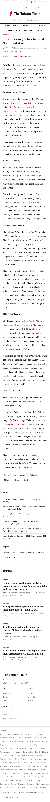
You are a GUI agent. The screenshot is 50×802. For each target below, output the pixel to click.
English (37, 2)
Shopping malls (11, 770)
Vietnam (17, 480)
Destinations (31, 693)
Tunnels (37, 752)
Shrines (17, 787)
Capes (31, 780)
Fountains (21, 784)
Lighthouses (4, 741)
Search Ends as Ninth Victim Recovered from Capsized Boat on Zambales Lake (24, 507)
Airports (3, 745)
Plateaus (10, 787)
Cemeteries (4, 762)
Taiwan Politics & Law (11, 718)
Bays (31, 777)
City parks (11, 773)
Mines (30, 759)
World (24, 25)
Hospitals (43, 766)
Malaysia (7, 480)
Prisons (23, 759)
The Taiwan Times (15, 674)
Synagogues (33, 748)
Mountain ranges (26, 745)
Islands (36, 737)
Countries (30, 700)
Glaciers (18, 752)
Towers (46, 745)
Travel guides (31, 697)
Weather (23, 30)
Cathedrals (3, 748)
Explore (12, 30)
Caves (25, 777)
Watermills (25, 787)
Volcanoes (29, 741)
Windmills (3, 766)
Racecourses (34, 762)
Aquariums (22, 770)
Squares (39, 755)
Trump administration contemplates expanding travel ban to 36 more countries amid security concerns (25, 586)
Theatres (45, 741)
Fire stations (11, 777)
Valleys (37, 777)
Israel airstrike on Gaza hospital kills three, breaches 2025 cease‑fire (25, 537)
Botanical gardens (28, 755)
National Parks (17, 734)
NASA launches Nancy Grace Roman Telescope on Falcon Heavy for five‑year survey (22, 529)
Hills (37, 784)
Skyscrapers (38, 745)
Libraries (45, 752)
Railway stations (32, 766)
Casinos (3, 777)
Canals (16, 759)
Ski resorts (24, 762)
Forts (2, 755)
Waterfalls (12, 737)
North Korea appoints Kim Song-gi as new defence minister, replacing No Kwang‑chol (22, 522)
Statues (43, 777)
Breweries (44, 762)
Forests (25, 780)
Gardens (3, 773)
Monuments (9, 755)
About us (6, 714)
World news (7, 693)
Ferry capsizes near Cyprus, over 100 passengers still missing (23, 500)
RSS (26, 683)
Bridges (13, 741)
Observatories (14, 762)
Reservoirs (3, 759)
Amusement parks (40, 759)
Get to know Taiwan (10, 711)
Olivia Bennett (22, 56)
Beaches (43, 737)
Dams (20, 777)
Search (22, 2)
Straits (37, 780)
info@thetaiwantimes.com (13, 683)
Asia (14, 475)
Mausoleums (45, 784)
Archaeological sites (7, 752)
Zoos (11, 759)
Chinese (44, 2)
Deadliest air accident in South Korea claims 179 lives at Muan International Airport (23, 630)
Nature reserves (14, 766)
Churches (43, 770)
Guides (42, 25)
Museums (27, 734)
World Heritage (5, 734)
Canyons (14, 784)
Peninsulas (3, 780)
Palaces (18, 755)
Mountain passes (15, 780)
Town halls (45, 773)
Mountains (3, 737)
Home (7, 25)
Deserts (16, 745)
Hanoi (26, 480)
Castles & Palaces (39, 734)
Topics (5, 697)
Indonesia (23, 475)
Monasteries (43, 748)
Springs (2, 787)
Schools (19, 773)
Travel (33, 25)
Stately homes (33, 770)
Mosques (12, 748)
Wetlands (34, 787)
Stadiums (20, 741)
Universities (28, 737)
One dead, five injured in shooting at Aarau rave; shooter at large (24, 514)
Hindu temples (22, 748)
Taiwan (15, 25)
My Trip (29, 2)
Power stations (28, 752)
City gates (30, 784)
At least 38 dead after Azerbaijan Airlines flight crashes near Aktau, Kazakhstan (24, 652)
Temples (37, 741)
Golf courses (4, 784)
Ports (23, 766)
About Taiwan (35, 30)
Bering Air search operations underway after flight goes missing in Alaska (23, 608)
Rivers (10, 745)
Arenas (37, 773)
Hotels (2, 770)
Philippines (34, 475)
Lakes (20, 737)
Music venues (28, 773)
